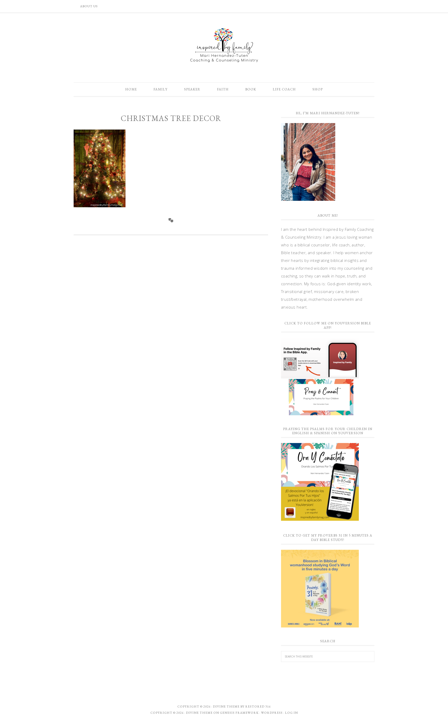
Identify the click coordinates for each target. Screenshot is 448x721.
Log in (291, 713)
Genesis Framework (239, 713)
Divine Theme (199, 713)
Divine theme (226, 706)
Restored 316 (258, 706)
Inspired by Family (224, 45)
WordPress (272, 713)
